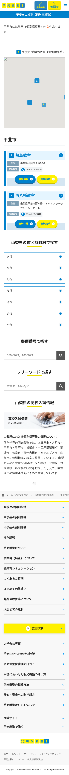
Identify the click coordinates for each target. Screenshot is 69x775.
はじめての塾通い (15, 588)
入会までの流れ (14, 609)
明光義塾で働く (14, 726)
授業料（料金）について (19, 558)
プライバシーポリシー (50, 754)
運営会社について (12, 759)
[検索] (60, 355)
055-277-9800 (34, 169)
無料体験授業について (18, 599)
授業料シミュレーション (19, 568)
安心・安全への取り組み (19, 694)
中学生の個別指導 (15, 517)
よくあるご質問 (14, 578)
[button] (65, 5)
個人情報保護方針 (35, 759)
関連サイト (11, 717)
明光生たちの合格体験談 (19, 653)
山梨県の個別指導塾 (44, 495)
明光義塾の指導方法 (16, 684)
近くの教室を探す (19, 495)
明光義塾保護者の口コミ (19, 663)
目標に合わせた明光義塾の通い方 (25, 674)
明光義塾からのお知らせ (19, 704)
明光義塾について (15, 547)
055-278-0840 (34, 214)
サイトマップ (30, 754)
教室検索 (37, 628)
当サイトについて (12, 754)
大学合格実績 (12, 643)
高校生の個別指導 (15, 507)
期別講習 (9, 537)
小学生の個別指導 (15, 527)
